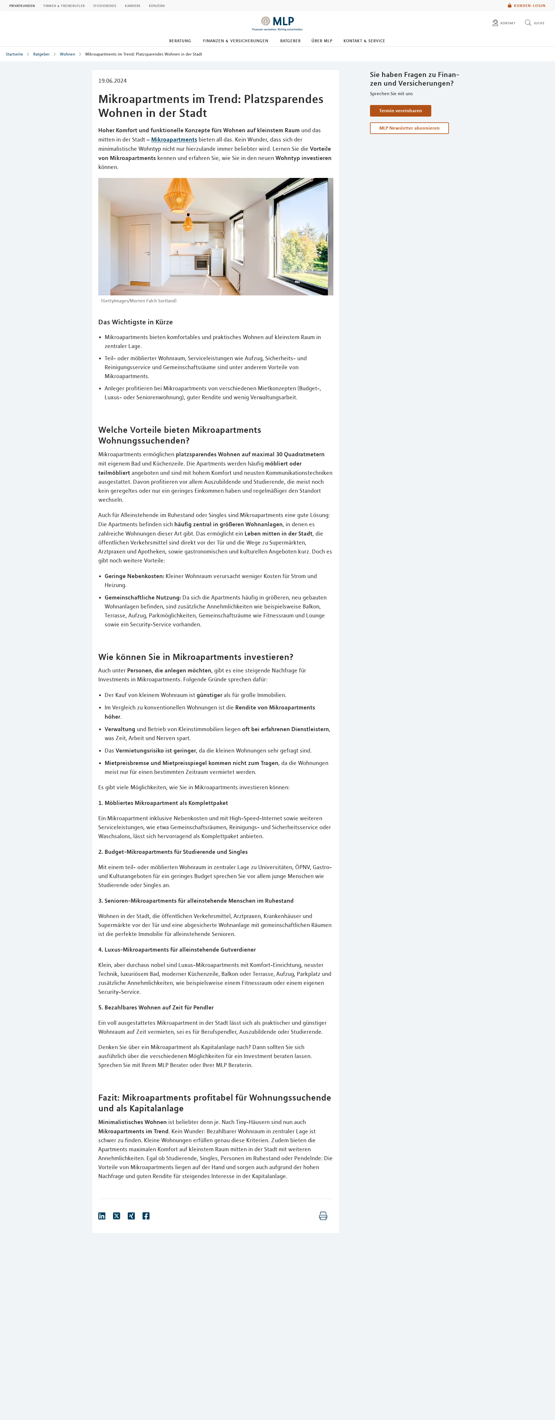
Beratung (180, 40)
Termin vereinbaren (400, 110)
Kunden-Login (530, 5)
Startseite (14, 54)
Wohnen (67, 54)
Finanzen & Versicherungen (235, 40)
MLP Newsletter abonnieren (409, 128)
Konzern (157, 5)
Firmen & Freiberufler (64, 5)
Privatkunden (22, 5)
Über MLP (321, 40)
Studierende (104, 5)
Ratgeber (290, 40)
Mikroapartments (174, 139)
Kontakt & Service (364, 40)
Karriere (132, 5)
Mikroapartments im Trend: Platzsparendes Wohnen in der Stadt (143, 54)
